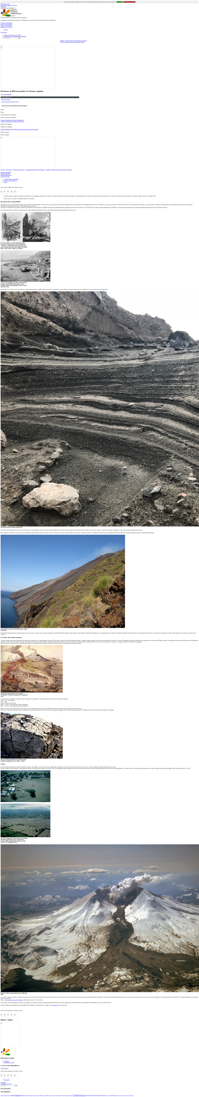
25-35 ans (120, 1095)
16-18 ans (103, 1095)
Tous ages (37, 1095)
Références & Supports (18, 169)
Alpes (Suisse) (43, 1095)
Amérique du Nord (6, 1095)
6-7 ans (62, 1095)
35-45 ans (124, 1095)
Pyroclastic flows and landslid (11, 179)
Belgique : (7, 27)
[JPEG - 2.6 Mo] (10, 1047)
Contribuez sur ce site (11, 5)
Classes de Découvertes (6, 121)
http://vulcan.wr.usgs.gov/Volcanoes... (14, 1000)
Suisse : (6, 25)
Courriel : (6, 23)
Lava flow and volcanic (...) (10, 180)
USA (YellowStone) (114, 1095)
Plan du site (6, 1080)
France (26, 1095)
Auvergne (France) (68, 1095)
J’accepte (119, 2)
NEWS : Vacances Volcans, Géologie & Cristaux (72, 42)
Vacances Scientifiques (6, 120)
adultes (2, 1095)
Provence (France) (52, 1095)
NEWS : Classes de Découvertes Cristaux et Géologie (73, 40)
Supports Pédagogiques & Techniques (10, 129)
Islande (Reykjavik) (96, 1095)
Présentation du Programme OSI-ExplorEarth (15, 36)
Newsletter (3, 5)
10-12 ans (82, 1095)
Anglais (13, 1095)
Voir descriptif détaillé (6, 94)
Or (28, 1095)
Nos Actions (4, 32)
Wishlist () (3, 6)
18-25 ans (108, 1095)
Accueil (6, 29)
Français (22, 1095)
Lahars (5, 182)
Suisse (34, 1095)
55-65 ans (132, 1095)
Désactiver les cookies (129, 2)
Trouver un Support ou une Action (12, 35)
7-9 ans (76, 1095)
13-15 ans (89, 1095)
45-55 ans (128, 1095)
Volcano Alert (55, 1005)
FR (40, 1095)
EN (47, 1095)
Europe (17, 1095)
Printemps (31, 1095)
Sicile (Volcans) (58, 1095)
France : (6, 24)
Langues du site (4, 8)
